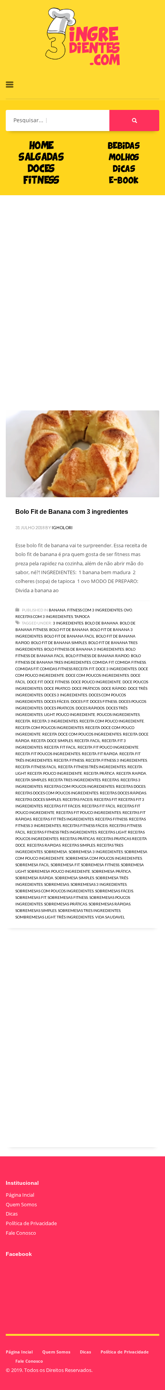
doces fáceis (56, 701)
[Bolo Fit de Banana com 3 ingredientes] (82, 454)
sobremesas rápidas (109, 904)
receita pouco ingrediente (54, 773)
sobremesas (56, 884)
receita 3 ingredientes (55, 721)
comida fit (103, 662)
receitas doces (130, 786)
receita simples (30, 779)
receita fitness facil (35, 766)
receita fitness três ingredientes (92, 766)
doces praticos (59, 708)
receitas (110, 779)
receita (22, 721)
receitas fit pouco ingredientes (88, 812)
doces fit (79, 701)
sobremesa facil (32, 864)
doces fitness (103, 701)
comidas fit (26, 668)
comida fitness (130, 662)
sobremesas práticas (65, 904)
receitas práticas (77, 838)
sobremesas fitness (68, 897)
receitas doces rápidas (123, 792)
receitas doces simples (38, 799)
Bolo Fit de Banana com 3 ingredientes (71, 511)
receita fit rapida (100, 753)
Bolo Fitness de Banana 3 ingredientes (84, 649)
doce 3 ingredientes (116, 668)
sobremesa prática (111, 871)
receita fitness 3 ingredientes (116, 760)
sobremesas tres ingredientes (89, 910)
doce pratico (57, 688)
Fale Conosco (21, 1232)
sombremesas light (35, 917)
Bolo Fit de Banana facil (69, 636)
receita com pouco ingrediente (111, 721)
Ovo (128, 610)
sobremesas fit (30, 897)
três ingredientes (75, 917)
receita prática (99, 773)
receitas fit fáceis (62, 806)
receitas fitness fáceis (85, 825)
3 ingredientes (68, 623)
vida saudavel (110, 917)
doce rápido (113, 688)
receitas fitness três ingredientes (62, 832)
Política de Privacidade (31, 1223)
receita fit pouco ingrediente (108, 747)
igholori (62, 527)
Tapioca (82, 616)
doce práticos (86, 688)
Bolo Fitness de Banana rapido (97, 655)
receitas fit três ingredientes (63, 819)
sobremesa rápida (34, 877)
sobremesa (55, 851)
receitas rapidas (44, 845)
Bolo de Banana (101, 623)
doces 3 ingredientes (65, 695)
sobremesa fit (65, 864)
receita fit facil (60, 747)
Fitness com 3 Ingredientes (94, 610)
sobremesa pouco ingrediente (58, 871)
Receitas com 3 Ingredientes (44, 616)
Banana (57, 610)
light (49, 714)
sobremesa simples (74, 877)
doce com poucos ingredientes (97, 675)
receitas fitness (111, 819)
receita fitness (69, 760)
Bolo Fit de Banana (69, 629)
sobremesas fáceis (114, 890)
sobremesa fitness (100, 864)
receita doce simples (52, 740)
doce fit (35, 681)
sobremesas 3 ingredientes (99, 884)
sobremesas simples (35, 910)
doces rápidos (90, 708)
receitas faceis (77, 799)
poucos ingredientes (118, 714)
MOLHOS (124, 158)
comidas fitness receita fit (67, 668)
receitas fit (105, 799)
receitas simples (78, 845)
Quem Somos (21, 1204)
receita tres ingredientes (74, 779)
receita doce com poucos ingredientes (81, 734)
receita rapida (131, 773)
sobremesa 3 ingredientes (96, 851)
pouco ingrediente (75, 714)
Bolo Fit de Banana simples (59, 642)
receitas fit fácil (99, 806)
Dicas (12, 1213)
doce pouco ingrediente (96, 681)
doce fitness (56, 681)
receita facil (87, 740)
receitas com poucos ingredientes (79, 786)
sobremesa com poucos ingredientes (104, 858)
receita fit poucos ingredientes (47, 753)
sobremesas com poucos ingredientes (54, 890)
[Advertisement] (82, 291)
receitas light (112, 832)
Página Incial (20, 1194)
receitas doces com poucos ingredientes (56, 792)
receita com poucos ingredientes (49, 727)
